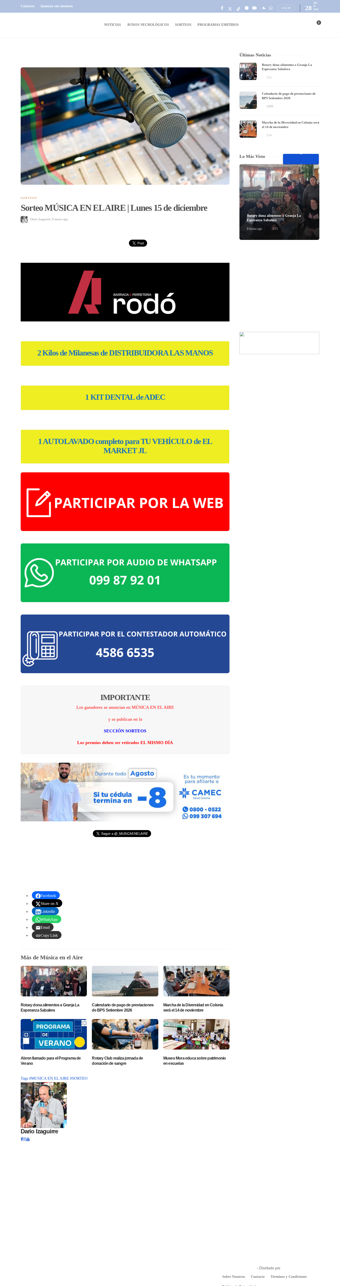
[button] (125, 292)
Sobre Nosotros (233, 1277)
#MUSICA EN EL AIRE (49, 1078)
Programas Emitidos (218, 25)
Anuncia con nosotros (56, 6)
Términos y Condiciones (289, 1277)
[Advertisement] (279, 286)
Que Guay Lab (293, 1268)
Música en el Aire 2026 (237, 1268)
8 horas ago (254, 228)
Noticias (112, 25)
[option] (279, 101)
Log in (286, 7)
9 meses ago (60, 219)
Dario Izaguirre (40, 219)
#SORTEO (79, 1078)
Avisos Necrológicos (148, 25)
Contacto (27, 6)
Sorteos (183, 25)
